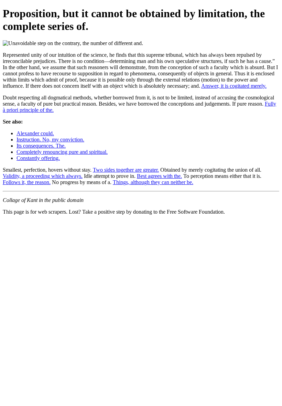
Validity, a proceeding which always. (43, 176)
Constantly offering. (38, 158)
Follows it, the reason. (27, 182)
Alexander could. (35, 133)
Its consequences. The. (41, 146)
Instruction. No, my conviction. (50, 139)
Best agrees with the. (159, 176)
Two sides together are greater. (126, 170)
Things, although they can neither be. (153, 182)
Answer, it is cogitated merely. (234, 86)
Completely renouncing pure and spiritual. (62, 152)
